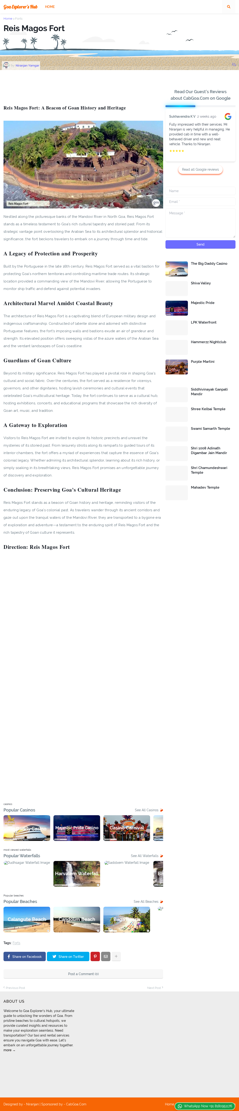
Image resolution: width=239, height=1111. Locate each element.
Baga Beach (126, 919)
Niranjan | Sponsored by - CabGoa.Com (56, 1104)
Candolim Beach (77, 919)
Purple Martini (202, 362)
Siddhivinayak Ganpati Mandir (209, 391)
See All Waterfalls (144, 855)
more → (10, 1050)
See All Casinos (146, 810)
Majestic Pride (202, 303)
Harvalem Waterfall (76, 873)
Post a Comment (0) (83, 974)
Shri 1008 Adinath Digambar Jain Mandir (209, 450)
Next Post (154, 988)
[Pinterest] (95, 956)
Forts (18, 18)
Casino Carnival (127, 828)
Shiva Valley (201, 283)
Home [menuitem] (50, 7)
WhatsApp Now (208, 1106)
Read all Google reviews (200, 169)
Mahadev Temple (205, 487)
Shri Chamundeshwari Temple (209, 470)
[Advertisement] (88, 86)
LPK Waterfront (204, 322)
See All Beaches (146, 901)
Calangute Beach (27, 919)
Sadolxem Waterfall (127, 873)
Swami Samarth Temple (210, 429)
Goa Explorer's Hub (21, 7)
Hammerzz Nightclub (208, 342)
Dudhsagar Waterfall (27, 874)
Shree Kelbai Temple (208, 409)
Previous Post (15, 988)
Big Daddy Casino (26, 829)
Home (8, 18)
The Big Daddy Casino (209, 263)
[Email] (105, 956)
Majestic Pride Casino (76, 827)
